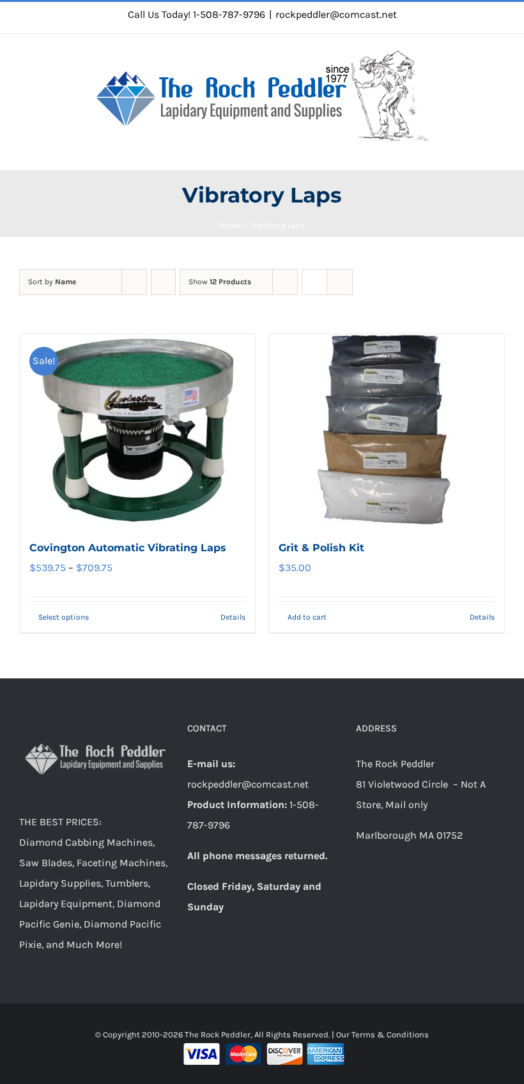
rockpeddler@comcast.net (336, 14)
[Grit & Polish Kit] (386, 430)
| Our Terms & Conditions (380, 1034)
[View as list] (339, 282)
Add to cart (307, 617)
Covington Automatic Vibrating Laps (127, 548)
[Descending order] (163, 282)
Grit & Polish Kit (321, 548)
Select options (63, 617)
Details (232, 617)
